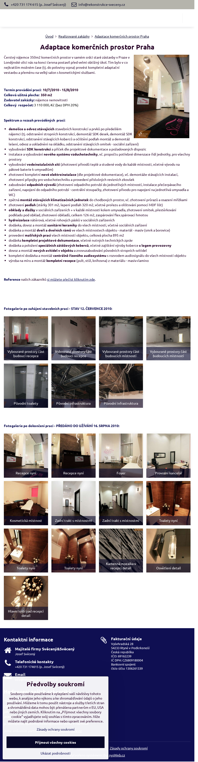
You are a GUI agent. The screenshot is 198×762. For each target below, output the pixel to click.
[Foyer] (121, 456)
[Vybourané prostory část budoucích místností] (121, 338)
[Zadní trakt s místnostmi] (73, 503)
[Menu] (188, 18)
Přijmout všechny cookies (55, 742)
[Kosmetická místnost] (26, 503)
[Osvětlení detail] (168, 551)
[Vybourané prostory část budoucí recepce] (26, 338)
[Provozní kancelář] (168, 456)
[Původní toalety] (26, 386)
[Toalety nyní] (168, 503)
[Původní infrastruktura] (73, 386)
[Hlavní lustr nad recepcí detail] (26, 598)
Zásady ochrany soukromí (129, 748)
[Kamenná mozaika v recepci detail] (121, 551)
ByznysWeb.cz (114, 755)
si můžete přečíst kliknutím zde (71, 279)
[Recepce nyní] (26, 456)
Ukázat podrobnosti (56, 753)
